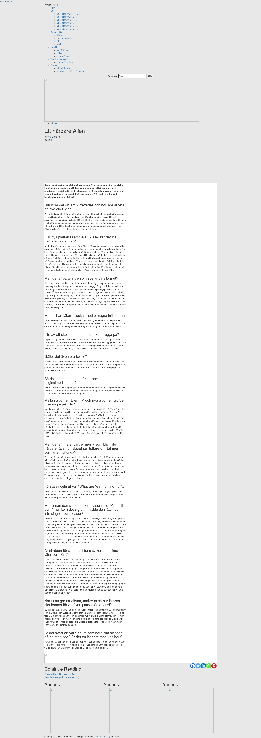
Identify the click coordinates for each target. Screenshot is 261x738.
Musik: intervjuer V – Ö (67, 28)
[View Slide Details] (73, 710)
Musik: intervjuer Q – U (67, 25)
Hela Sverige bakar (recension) (61, 677)
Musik (53, 10)
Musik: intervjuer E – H (67, 16)
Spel (58, 43)
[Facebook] (192, 665)
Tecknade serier (64, 37)
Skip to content (7, 1)
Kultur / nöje (56, 31)
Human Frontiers (64, 61)
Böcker (59, 34)
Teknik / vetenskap (59, 58)
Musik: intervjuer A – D (67, 13)
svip (49, 136)
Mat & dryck (62, 49)
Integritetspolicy (63, 68)
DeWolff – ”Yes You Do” (60, 674)
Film (58, 40)
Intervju (54, 123)
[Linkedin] (203, 665)
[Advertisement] (130, 162)
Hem (52, 7)
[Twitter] (198, 665)
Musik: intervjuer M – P (67, 22)
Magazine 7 (101, 736)
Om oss (54, 65)
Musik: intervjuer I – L (66, 19)
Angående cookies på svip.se (70, 71)
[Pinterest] (214, 665)
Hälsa (59, 52)
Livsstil (53, 46)
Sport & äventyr (63, 55)
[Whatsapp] (208, 665)
